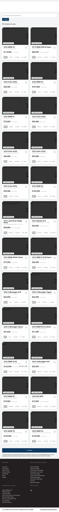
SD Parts (32, 480)
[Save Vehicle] (26, 48)
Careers (4, 477)
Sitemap (31, 509)
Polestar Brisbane (6, 502)
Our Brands (5, 474)
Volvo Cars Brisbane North (9, 498)
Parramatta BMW (35, 468)
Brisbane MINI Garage (8, 497)
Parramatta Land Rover (36, 472)
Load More (29, 450)
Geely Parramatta (35, 482)
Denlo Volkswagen (35, 477)
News (3, 475)
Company (4, 467)
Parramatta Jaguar (35, 474)
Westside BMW (6, 493)
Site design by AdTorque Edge (48, 509)
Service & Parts (6, 472)
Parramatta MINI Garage (36, 470)
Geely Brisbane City (7, 490)
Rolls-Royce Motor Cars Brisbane (11, 495)
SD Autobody (5, 500)
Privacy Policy (24, 509)
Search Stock (5, 470)
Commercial (5, 468)
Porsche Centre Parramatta (37, 475)
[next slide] (27, 36)
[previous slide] (3, 36)
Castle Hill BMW (34, 467)
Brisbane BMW (6, 492)
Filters (6, 19)
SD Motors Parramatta (36, 479)
